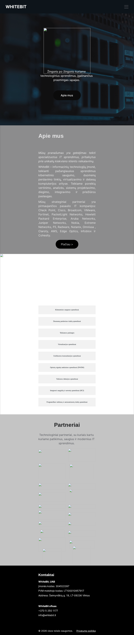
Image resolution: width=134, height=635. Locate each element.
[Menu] (126, 6)
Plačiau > (67, 244)
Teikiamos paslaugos (67, 333)
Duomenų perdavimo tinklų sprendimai (67, 321)
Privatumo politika (86, 630)
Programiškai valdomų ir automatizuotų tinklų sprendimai (67, 402)
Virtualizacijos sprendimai (67, 344)
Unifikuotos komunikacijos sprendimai (67, 356)
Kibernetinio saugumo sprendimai (67, 310)
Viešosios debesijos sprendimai (67, 379)
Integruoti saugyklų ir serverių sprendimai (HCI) (67, 390)
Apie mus (67, 95)
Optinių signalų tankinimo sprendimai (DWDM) (67, 367)
